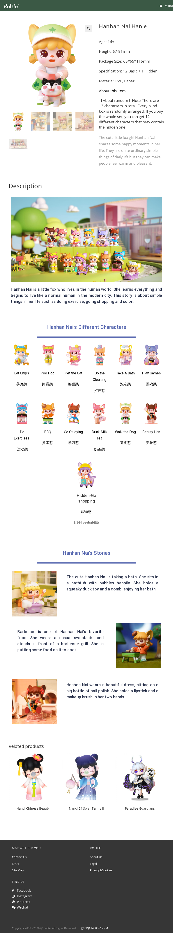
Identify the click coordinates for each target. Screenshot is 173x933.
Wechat (21, 907)
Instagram (23, 896)
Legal (93, 864)
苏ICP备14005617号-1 (94, 928)
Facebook (23, 890)
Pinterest (22, 902)
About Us (96, 857)
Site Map (18, 870)
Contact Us (19, 857)
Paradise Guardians (140, 808)
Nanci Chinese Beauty (33, 808)
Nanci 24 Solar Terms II (86, 808)
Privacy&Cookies (101, 870)
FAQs (15, 864)
